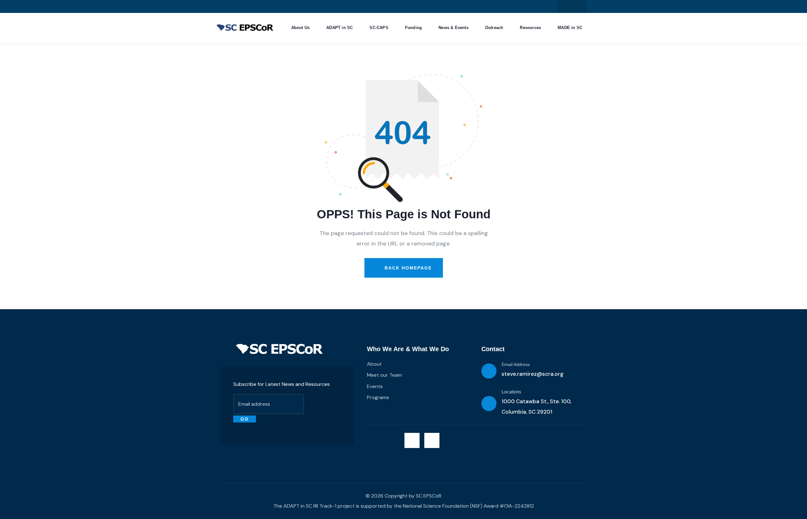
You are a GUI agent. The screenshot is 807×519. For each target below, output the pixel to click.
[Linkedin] (578, 6)
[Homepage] (245, 28)
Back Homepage (407, 267)
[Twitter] (565, 6)
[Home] (279, 349)
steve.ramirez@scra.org (532, 373)
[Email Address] (488, 371)
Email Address (516, 364)
